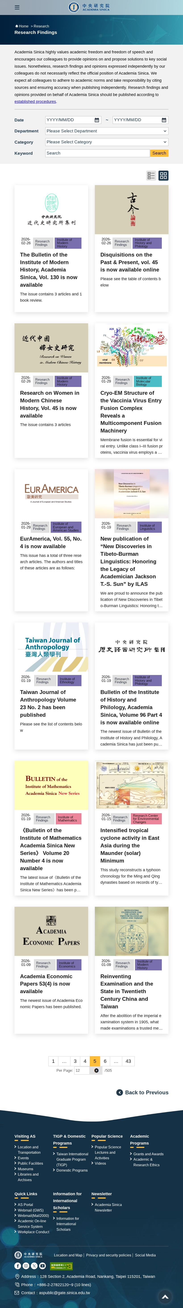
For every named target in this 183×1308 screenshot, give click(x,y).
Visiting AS (25, 1136)
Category (24, 142)
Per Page (64, 1070)
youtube (43, 1266)
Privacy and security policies (108, 1255)
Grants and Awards (148, 1154)
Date (19, 120)
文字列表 (151, 176)
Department (26, 131)
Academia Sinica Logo (88, 7)
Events (23, 1158)
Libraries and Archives (28, 1177)
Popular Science (107, 1136)
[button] (17, 7)
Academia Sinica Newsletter (108, 1207)
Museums (25, 1169)
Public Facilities (30, 1163)
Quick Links (26, 1194)
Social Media (145, 1255)
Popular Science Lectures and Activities (108, 1152)
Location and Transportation (29, 1149)
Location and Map (68, 1255)
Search (159, 153)
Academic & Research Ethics (146, 1162)
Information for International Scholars (67, 1201)
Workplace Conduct (33, 1232)
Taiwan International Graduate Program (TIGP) (72, 1159)
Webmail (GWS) (31, 1210)
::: (1, 1125)
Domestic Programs (72, 1170)
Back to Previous (146, 1092)
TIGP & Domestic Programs (69, 1139)
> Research (40, 26)
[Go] (96, 1070)
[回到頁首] (165, 1297)
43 (128, 1061)
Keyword (24, 153)
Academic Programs (139, 1139)
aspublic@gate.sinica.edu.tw (64, 1293)
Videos (100, 1163)
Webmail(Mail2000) (33, 1216)
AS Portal (25, 1205)
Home (24, 26)
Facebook (18, 1266)
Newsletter (102, 1194)
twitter (26, 1266)
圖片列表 (163, 176)
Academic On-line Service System (32, 1223)
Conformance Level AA (61, 1266)
